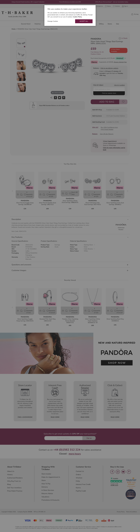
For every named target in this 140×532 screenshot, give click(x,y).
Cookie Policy (77, 17)
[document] (70, 15)
